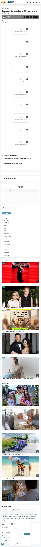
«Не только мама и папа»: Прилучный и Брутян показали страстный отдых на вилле (18, 354)
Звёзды (5, 228)
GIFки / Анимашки (7, 223)
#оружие (36, 514)
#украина (19, 518)
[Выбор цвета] (12, 190)
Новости (5, 249)
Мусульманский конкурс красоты (10, 165)
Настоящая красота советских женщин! (11, 160)
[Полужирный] (3, 190)
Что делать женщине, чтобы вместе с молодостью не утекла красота (17, 158)
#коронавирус (16, 514)
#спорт (12, 518)
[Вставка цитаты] (14, 190)
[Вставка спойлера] (16, 190)
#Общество (14, 509)
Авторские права (6, 532)
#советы (8, 518)
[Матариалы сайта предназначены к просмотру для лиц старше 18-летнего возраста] (6, 540)
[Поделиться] (24, 17)
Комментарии (5, 527)
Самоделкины (7, 244)
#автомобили (5, 511)
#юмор (4, 520)
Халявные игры (7, 255)
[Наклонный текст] (5, 190)
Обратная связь (6, 529)
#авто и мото (33, 509)
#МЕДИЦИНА (9, 509)
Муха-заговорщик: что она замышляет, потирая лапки (13, 331)
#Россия (19, 509)
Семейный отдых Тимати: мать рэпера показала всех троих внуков (15, 478)
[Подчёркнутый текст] (7, 190)
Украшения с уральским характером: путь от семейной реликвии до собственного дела (19, 378)
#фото (23, 518)
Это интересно (6, 8)
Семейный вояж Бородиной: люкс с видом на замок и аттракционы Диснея (18, 407)
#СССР (28, 509)
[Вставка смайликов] (10, 190)
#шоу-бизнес (28, 518)
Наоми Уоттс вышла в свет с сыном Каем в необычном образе (15, 307)
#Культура (3, 509)
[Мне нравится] (33, 17)
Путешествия (6, 246)
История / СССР (7, 250)
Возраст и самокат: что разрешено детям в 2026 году (13, 454)
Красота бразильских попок (9, 166)
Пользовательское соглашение (8, 534)
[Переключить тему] (39, 2)
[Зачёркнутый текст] (9, 190)
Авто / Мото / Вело (7, 234)
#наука (27, 514)
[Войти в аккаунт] (36, 2)
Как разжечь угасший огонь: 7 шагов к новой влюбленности (14, 501)
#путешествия (26, 516)
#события (3, 518)
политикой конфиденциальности (18, 544)
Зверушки (6, 242)
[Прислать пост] (30, 2)
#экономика (33, 518)
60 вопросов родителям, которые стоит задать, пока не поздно (15, 430)
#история (10, 514)
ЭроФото (5, 231)
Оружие (5, 238)
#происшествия (20, 516)
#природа (15, 516)
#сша (15, 518)
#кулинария (22, 514)
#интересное (5, 514)
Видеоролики (6, 222)
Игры (5, 225)
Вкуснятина (6, 241)
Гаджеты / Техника (7, 236)
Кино (5, 226)
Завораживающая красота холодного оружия (13, 161)
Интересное (6, 252)
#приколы (10, 516)
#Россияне (24, 509)
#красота (9, 170)
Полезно (5, 253)
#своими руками (33, 516)
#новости (31, 514)
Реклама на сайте (6, 530)
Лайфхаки (6, 247)
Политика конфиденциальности (9, 537)
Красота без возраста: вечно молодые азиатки (13, 163)
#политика (5, 516)
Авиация (5, 239)
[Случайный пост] (27, 2)
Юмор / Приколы (7, 220)
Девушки (6, 230)
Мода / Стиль (6, 233)
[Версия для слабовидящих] (33, 2)
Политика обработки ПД (7, 535)
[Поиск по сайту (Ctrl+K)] (2, 544)
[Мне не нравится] (36, 17)
